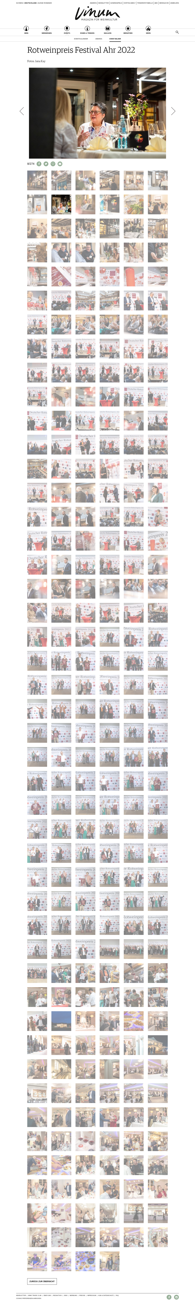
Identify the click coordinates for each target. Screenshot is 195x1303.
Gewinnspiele (116, 3)
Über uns (47, 1295)
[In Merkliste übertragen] (53, 163)
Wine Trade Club (34, 1295)
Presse (82, 1295)
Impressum (91, 1295)
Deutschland (31, 3)
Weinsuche (164, 3)
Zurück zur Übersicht (42, 1281)
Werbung (73, 1295)
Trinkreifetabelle (145, 3)
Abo (156, 3)
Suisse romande (45, 3)
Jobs (66, 1295)
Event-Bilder (115, 39)
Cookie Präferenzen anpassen (28, 1298)
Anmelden (174, 3)
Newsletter (103, 3)
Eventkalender (81, 39)
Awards (93, 3)
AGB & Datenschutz (106, 1295)
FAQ (117, 1295)
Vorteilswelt (129, 3)
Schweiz (19, 3)
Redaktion (57, 1295)
